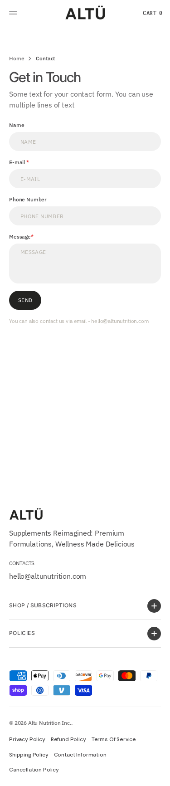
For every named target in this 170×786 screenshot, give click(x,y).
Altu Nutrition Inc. (49, 722)
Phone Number (28, 199)
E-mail (17, 162)
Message (20, 236)
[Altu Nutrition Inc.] (85, 12)
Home (16, 58)
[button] (14, 12)
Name (16, 125)
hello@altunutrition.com (47, 576)
